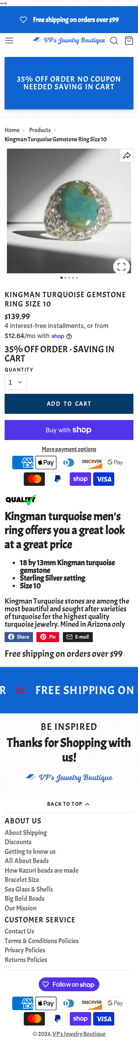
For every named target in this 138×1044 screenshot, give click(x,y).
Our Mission (20, 908)
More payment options (69, 449)
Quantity (19, 369)
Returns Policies (26, 960)
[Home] (69, 40)
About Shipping (26, 833)
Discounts (18, 842)
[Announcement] (69, 19)
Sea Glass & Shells (29, 889)
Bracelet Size (22, 880)
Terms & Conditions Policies (42, 941)
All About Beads (27, 861)
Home (12, 130)
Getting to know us (30, 851)
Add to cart (69, 404)
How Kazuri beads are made (42, 870)
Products (40, 130)
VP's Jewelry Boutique (79, 1034)
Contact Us (19, 931)
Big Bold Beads (24, 898)
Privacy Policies (25, 950)
